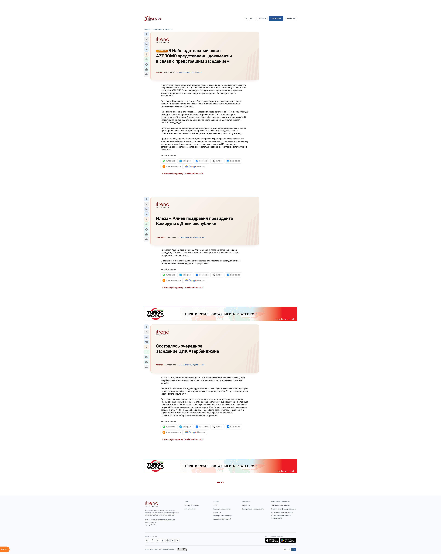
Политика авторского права (282, 512)
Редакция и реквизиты (221, 509)
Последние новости (191, 505)
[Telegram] (167, 540)
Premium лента (189, 509)
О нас (215, 505)
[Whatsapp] (147, 540)
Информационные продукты (253, 509)
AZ (289, 549)
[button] (146, 34)
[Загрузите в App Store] (272, 540)
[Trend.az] (152, 18)
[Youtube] (162, 540)
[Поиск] (246, 18)
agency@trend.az (150, 525)
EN (285, 549)
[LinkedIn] (172, 540)
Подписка (246, 505)
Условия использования (280, 505)
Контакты (217, 512)
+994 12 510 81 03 (151, 522)
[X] (157, 540)
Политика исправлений (222, 519)
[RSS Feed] (177, 540)
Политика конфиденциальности (283, 509)
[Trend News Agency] (151, 504)
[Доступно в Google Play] (288, 540)
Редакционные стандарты (223, 516)
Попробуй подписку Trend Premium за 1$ (183, 173)
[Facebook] (152, 540)
